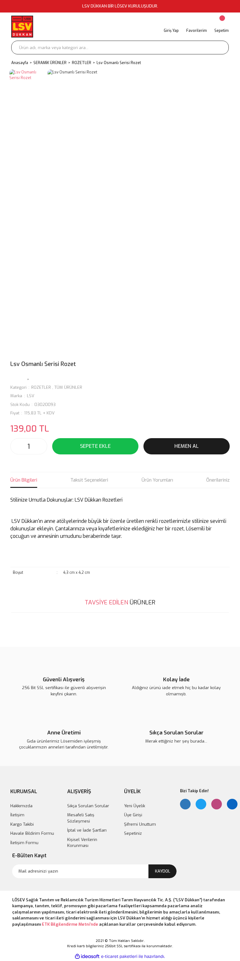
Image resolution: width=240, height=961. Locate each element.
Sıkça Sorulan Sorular (88, 805)
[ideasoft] (87, 957)
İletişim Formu (24, 842)
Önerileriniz (218, 480)
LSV (30, 395)
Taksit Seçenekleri (89, 480)
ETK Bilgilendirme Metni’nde (70, 924)
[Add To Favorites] (28, 376)
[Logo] (22, 27)
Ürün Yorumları (157, 480)
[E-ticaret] (119, 956)
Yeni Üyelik (134, 805)
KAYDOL (162, 871)
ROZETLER (41, 387)
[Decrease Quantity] (17, 446)
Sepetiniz (133, 833)
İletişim (17, 815)
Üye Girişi (133, 815)
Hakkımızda (21, 805)
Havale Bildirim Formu (32, 833)
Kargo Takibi (22, 824)
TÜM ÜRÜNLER (68, 387)
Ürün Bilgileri (23, 480)
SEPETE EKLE (95, 446)
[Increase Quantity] (40, 446)
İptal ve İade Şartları (87, 830)
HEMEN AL (186, 446)
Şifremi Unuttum (140, 824)
